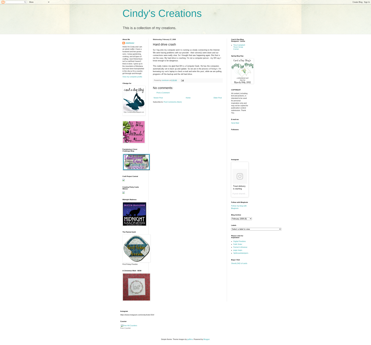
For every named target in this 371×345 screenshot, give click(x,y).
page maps (237, 250)
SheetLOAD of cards (239, 263)
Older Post (217, 98)
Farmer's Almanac (240, 247)
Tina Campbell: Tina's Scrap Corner (239, 47)
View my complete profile (132, 77)
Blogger (206, 339)
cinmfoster (129, 43)
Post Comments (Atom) (173, 102)
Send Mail (235, 123)
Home (188, 98)
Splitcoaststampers (240, 253)
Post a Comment (163, 93)
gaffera (190, 339)
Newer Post (158, 98)
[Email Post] (182, 80)
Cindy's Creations (162, 13)
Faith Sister (237, 244)
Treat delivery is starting (239, 187)
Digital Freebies (239, 241)
